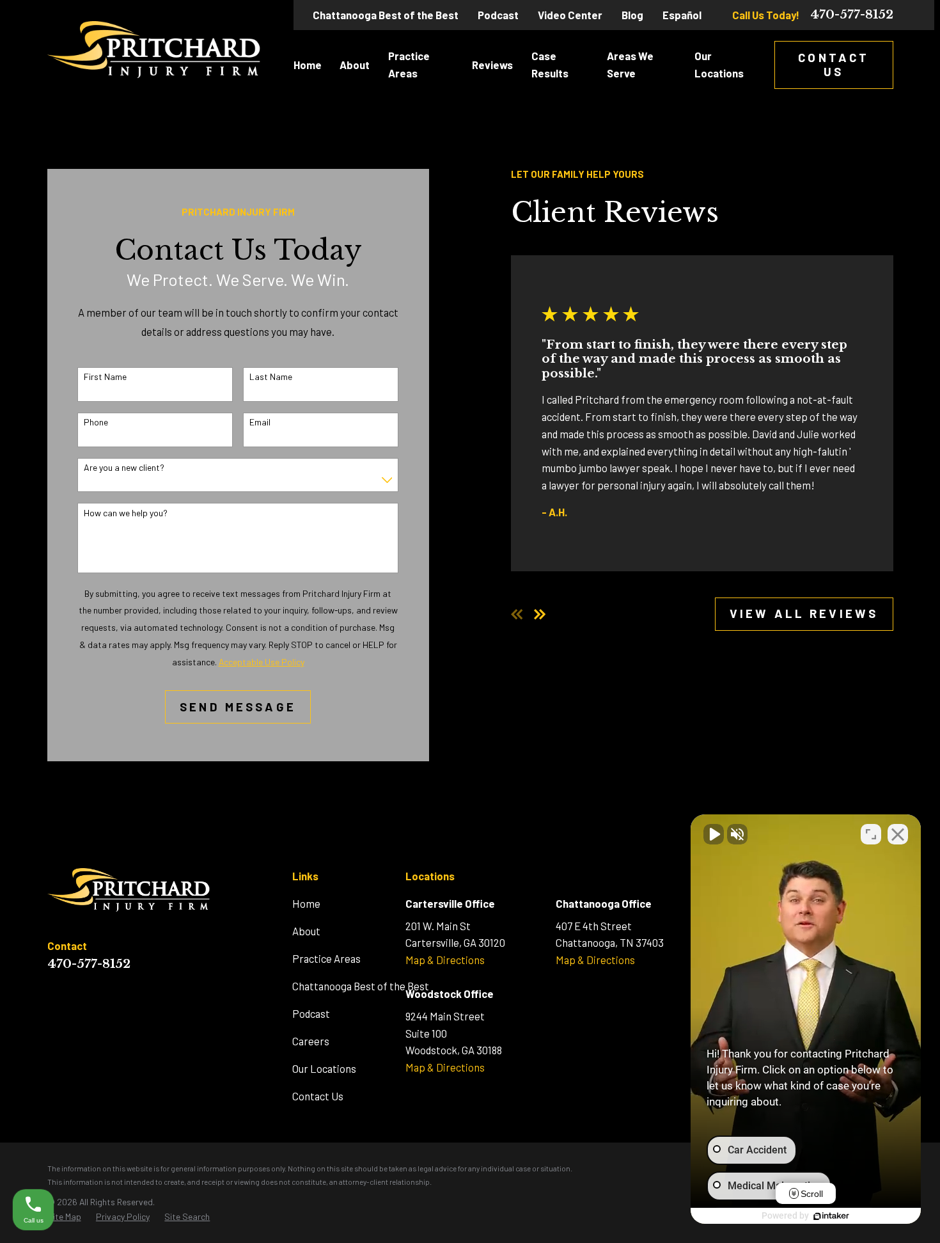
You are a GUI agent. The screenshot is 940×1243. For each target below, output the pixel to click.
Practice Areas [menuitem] (409, 64)
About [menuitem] (355, 64)
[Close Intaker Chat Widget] (898, 834)
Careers (310, 1040)
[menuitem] (64, 1217)
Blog (632, 14)
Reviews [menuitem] (492, 64)
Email (259, 422)
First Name (105, 377)
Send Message (238, 706)
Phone (96, 422)
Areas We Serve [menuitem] (630, 64)
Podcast (498, 14)
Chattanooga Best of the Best (385, 14)
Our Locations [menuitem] (719, 64)
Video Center (570, 14)
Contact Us (833, 64)
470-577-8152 (851, 15)
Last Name (270, 377)
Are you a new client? (124, 468)
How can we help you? (126, 513)
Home (306, 903)
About (306, 930)
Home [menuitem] (308, 64)
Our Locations (324, 1068)
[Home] (154, 49)
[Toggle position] (871, 834)
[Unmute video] (713, 834)
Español (681, 14)
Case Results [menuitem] (549, 64)
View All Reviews (804, 613)
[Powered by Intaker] (831, 1216)
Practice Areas (326, 958)
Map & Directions (445, 959)
